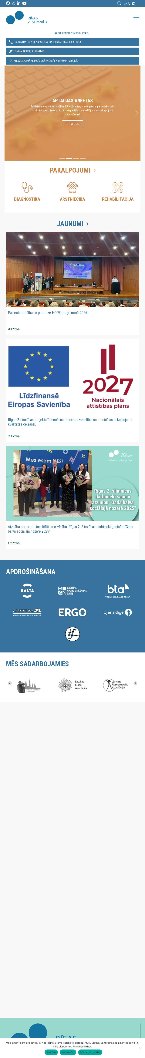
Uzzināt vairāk (72, 120)
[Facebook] (8, 3)
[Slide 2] (69, 158)
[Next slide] (135, 683)
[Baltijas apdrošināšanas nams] (72, 591)
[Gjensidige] (118, 612)
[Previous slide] (10, 683)
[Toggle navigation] (136, 17)
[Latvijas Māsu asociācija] (72, 685)
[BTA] (117, 591)
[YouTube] (24, 3)
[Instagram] (13, 3)
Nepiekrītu (68, 1052)
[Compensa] (27, 612)
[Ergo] (72, 612)
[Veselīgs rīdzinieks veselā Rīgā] (28, 685)
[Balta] (27, 591)
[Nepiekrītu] (140, 1048)
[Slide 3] (76, 158)
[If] (72, 634)
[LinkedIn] (18, 3)
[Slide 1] (62, 158)
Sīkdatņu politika (90, 1052)
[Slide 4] (83, 158)
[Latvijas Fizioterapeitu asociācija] (117, 685)
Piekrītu (51, 1052)
